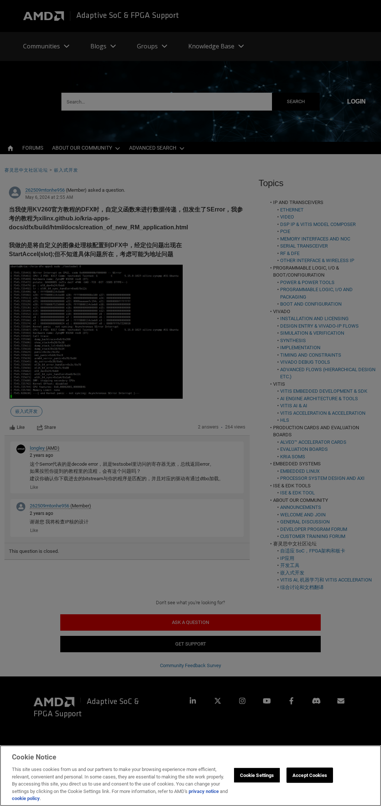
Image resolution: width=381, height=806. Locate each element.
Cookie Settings (257, 775)
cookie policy (26, 798)
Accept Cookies (309, 775)
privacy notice (204, 791)
